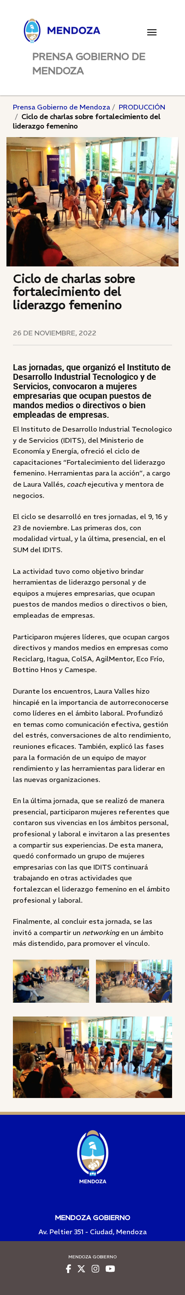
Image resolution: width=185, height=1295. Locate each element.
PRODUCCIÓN (142, 107)
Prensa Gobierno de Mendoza (61, 107)
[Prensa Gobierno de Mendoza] (92, 31)
